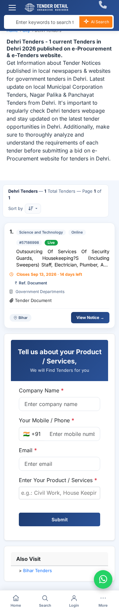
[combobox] (59, 493)
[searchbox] (59, 493)
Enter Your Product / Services (58, 480)
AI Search (99, 21)
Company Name (41, 390)
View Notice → (90, 317)
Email (28, 450)
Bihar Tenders (37, 570)
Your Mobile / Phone (46, 420)
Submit (60, 519)
